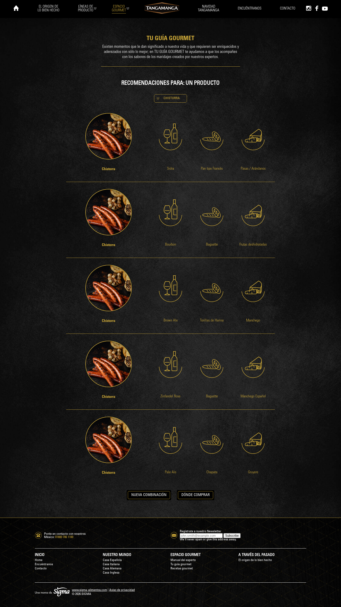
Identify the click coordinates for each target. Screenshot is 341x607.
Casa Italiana (111, 564)
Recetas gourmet (181, 568)
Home (38, 560)
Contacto (287, 8)
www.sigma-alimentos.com (89, 590)
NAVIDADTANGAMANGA (208, 8)
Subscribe (232, 535)
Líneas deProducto (85, 8)
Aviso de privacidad (122, 590)
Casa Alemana (112, 568)
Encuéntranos (249, 8)
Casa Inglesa (111, 572)
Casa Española (112, 560)
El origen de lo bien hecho (255, 560)
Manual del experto (183, 560)
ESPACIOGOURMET (119, 8)
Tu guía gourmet (180, 564)
